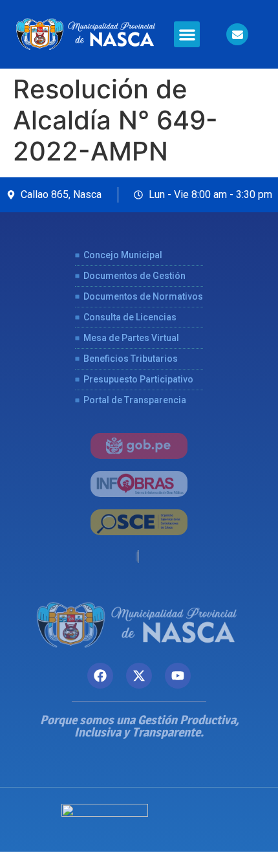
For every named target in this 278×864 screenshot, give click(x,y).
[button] (187, 34)
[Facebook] (100, 676)
